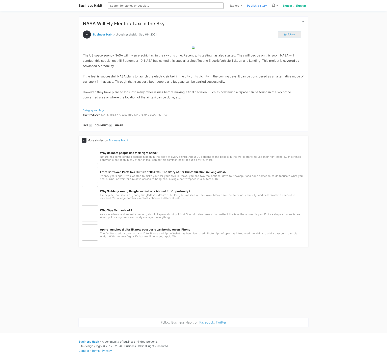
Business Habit (90, 5)
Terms (96, 350)
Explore (235, 5)
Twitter (221, 322)
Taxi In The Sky (110, 114)
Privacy (107, 350)
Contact (84, 350)
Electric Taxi (130, 114)
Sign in (287, 5)
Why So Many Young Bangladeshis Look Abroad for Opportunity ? (145, 191)
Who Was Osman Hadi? (116, 210)
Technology (91, 114)
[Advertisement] (193, 281)
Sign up (300, 5)
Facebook (206, 322)
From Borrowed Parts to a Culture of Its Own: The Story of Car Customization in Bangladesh (163, 172)
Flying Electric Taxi (154, 114)
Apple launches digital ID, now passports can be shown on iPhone (145, 229)
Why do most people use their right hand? (129, 152)
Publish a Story (257, 5)
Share (118, 125)
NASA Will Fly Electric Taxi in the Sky (124, 23)
